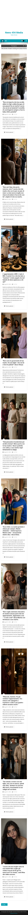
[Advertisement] (14, 15)
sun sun (15, 114)
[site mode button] (22, 41)
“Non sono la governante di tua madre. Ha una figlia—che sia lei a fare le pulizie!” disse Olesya (13, 363)
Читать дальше (9, 132)
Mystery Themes (13, 913)
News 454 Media (14, 32)
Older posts (5, 904)
